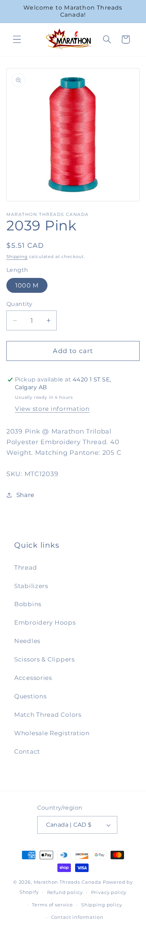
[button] (17, 39)
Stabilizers (31, 586)
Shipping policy (101, 904)
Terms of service (52, 904)
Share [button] (25, 494)
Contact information (77, 917)
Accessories (33, 677)
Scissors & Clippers (44, 659)
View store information (52, 408)
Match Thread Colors (48, 714)
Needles (27, 640)
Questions (30, 696)
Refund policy (65, 892)
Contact (27, 751)
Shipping (17, 256)
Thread (25, 567)
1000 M (27, 285)
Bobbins (27, 604)
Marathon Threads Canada (67, 882)
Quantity (19, 304)
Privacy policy (109, 892)
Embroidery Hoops (45, 622)
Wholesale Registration (52, 733)
